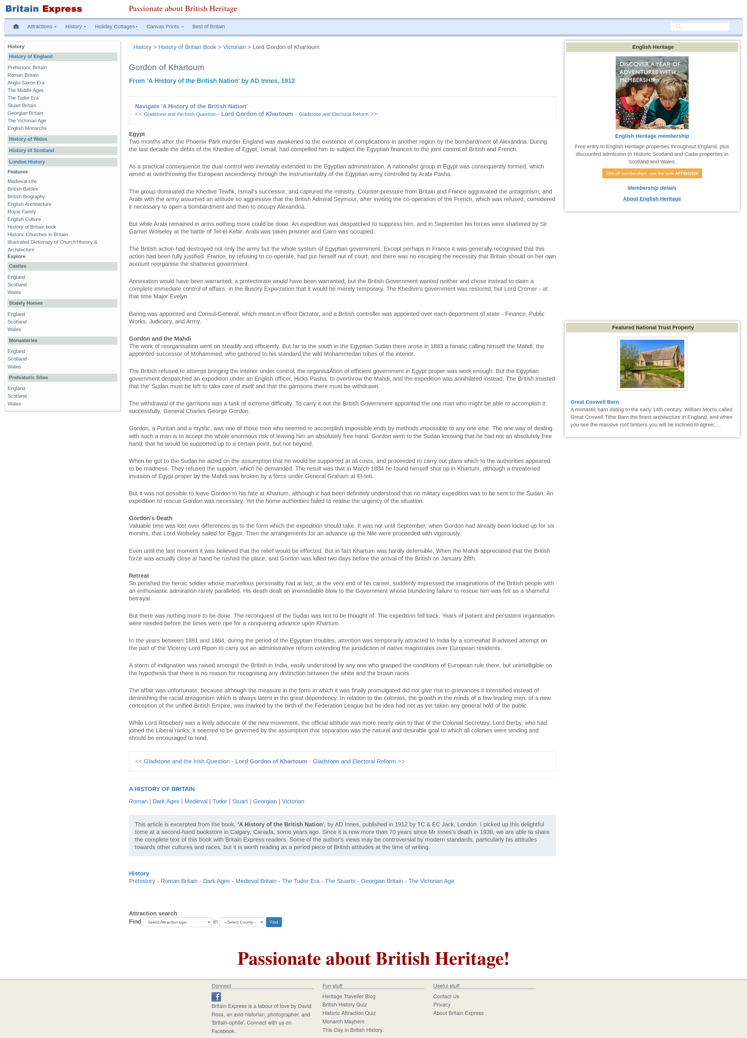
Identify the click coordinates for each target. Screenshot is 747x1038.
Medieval (195, 801)
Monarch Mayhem (343, 1021)
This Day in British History (352, 1029)
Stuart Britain (22, 105)
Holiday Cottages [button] (115, 26)
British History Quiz (344, 1004)
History (143, 47)
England (16, 277)
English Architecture (29, 204)
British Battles (23, 189)
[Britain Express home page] (62, 9)
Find (135, 921)
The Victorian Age (431, 881)
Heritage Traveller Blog (349, 996)
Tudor (219, 801)
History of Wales (28, 139)
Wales (14, 292)
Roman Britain (179, 881)
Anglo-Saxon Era (26, 83)
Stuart (240, 801)
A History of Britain (162, 789)
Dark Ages (166, 801)
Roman (138, 801)
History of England (31, 56)
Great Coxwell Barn (594, 402)
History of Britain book (32, 227)
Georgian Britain (382, 881)
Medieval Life (22, 181)
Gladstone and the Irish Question (180, 114)
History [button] (74, 26)
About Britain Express (458, 1012)
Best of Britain (208, 26)
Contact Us (446, 996)
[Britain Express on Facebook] (216, 996)
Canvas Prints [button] (163, 26)
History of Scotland (31, 150)
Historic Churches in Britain (38, 234)
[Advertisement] (62, 505)
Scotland (17, 285)
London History (27, 162)
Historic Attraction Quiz (349, 1012)
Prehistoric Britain (27, 67)
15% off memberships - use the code (652, 173)
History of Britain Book (187, 47)
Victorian (234, 47)
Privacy (442, 1004)
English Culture (24, 219)
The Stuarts (340, 881)
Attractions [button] (40, 26)
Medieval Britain (256, 881)
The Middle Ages (26, 90)
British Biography (26, 196)
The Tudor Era (301, 881)
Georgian (265, 801)
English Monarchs (27, 128)
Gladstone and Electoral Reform (334, 114)
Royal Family (22, 212)
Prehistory (142, 881)
